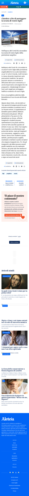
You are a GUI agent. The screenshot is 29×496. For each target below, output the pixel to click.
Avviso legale (14, 482)
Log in (19, 236)
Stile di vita (14, 445)
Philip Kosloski (17, 24)
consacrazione (6, 354)
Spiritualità (3, 12)
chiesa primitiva (6, 276)
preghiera (10, 12)
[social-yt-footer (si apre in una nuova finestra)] (10, 472)
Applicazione (14, 458)
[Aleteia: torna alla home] (14, 2)
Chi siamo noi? (14, 480)
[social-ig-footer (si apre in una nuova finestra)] (18, 472)
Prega (17, 7)
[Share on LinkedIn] (16, 63)
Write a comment (14, 242)
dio (3, 381)
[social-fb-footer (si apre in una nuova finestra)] (13, 472)
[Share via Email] (22, 63)
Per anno (14, 467)
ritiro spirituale (6, 332)
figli (3, 173)
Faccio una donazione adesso (12, 215)
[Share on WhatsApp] (24, 63)
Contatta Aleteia (14, 488)
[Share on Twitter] (19, 63)
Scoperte (14, 449)
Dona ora (3, 7)
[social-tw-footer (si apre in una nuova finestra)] (16, 472)
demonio (5, 305)
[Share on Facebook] (14, 63)
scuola (15, 173)
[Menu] (5, 3)
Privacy (14, 491)
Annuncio (14, 460)
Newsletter (14, 456)
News (14, 443)
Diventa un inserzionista (14, 485)
